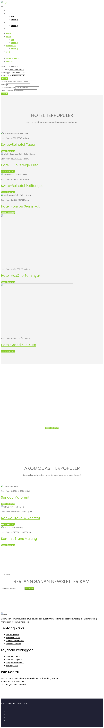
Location (5, 69)
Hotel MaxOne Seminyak (20, 275)
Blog (8, 28)
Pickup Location (8, 87)
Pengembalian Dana (15, 662)
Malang (14, 19)
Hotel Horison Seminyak (20, 206)
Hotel (8, 13)
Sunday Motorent (15, 497)
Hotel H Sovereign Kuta (20, 165)
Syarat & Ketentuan (15, 640)
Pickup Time (6, 81)
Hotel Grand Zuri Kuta (18, 345)
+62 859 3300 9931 (16, 681)
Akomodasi (11, 22)
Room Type (6, 75)
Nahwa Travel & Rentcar (20, 518)
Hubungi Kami (12, 665)
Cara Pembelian (13, 656)
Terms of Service (13, 643)
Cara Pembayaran (14, 659)
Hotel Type (6, 72)
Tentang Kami (12, 634)
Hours (3, 84)
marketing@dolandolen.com (13, 684)
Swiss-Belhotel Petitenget (22, 185)
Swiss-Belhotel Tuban (18, 144)
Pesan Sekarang (8, 151)
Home (8, 10)
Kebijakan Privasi (13, 637)
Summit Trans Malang (19, 538)
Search (4, 66)
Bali (12, 16)
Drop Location (7, 90)
